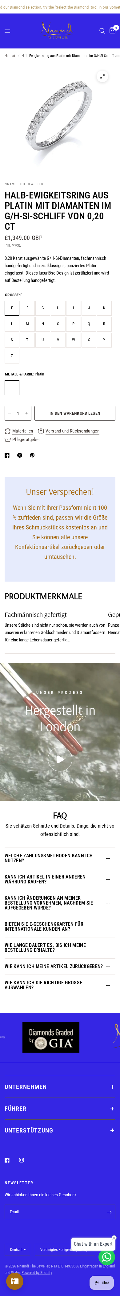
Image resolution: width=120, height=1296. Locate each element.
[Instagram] (26, 1160)
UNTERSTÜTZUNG (29, 1130)
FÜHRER (15, 1108)
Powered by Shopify (37, 1272)
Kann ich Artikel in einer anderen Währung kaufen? (45, 879)
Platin (12, 387)
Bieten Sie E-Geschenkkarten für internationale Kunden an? (44, 926)
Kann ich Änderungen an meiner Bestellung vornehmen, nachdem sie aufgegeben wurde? (49, 903)
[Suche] (102, 30)
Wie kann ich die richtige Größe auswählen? (43, 985)
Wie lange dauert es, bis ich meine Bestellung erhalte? (45, 947)
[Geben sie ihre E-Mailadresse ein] (109, 1212)
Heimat (10, 56)
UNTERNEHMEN (26, 1086)
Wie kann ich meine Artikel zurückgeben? (54, 966)
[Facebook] (11, 1160)
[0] (111, 30)
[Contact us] (106, 1257)
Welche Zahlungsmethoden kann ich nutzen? (49, 858)
